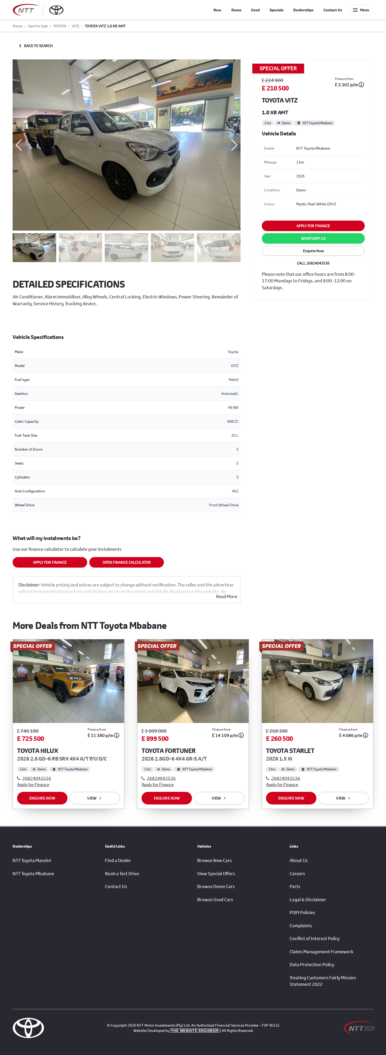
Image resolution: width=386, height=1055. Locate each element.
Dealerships (303, 10)
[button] (234, 145)
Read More (226, 596)
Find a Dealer (118, 860)
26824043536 (36, 778)
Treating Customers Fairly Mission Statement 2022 (323, 981)
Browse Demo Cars (216, 886)
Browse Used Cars (215, 900)
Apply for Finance (50, 562)
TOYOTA (59, 25)
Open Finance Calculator (127, 562)
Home (17, 25)
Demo (236, 10)
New (217, 10)
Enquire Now (313, 250)
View (91, 798)
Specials (277, 10)
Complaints (301, 926)
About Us (299, 860)
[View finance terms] (361, 84)
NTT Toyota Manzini (32, 860)
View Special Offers (216, 873)
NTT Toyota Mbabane (33, 873)
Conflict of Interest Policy (315, 938)
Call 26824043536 (313, 263)
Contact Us (333, 10)
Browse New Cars (214, 860)
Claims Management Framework (321, 952)
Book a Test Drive (122, 873)
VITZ (75, 25)
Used (255, 10)
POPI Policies (302, 912)
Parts (295, 886)
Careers (297, 873)
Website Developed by (175, 1030)
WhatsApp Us (313, 238)
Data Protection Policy (312, 964)
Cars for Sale (38, 25)
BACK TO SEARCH (38, 45)
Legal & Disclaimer (308, 900)
